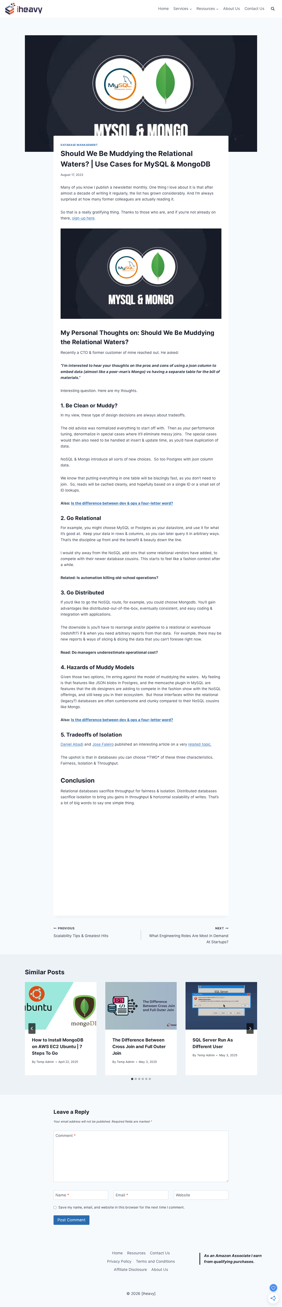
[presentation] (60, 1006)
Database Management (79, 145)
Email (122, 1195)
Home (163, 8)
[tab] (132, 1079)
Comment (66, 1135)
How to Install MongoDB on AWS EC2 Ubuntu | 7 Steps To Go (57, 1046)
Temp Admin (45, 1062)
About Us (231, 8)
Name (62, 1195)
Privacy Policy (119, 1261)
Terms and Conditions (155, 1261)
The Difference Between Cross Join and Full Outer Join (139, 1046)
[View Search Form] (273, 9)
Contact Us (254, 8)
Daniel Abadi (72, 744)
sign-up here (83, 218)
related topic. (200, 744)
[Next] (250, 1028)
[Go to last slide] (31, 1028)
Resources (136, 1253)
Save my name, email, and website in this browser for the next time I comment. (121, 1207)
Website (183, 1195)
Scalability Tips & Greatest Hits (81, 932)
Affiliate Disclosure (130, 1269)
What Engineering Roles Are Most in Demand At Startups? (188, 935)
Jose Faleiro (103, 744)
